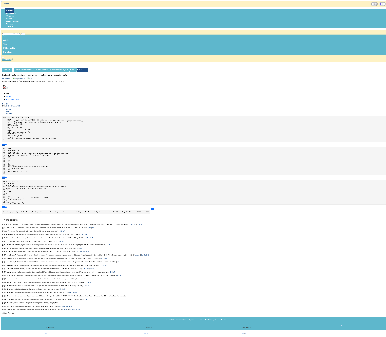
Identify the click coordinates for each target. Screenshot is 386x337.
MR (3, 104)
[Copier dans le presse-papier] (3, 145)
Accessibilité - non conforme (176, 320)
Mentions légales (211, 320)
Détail (8, 93)
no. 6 (73, 70)
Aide (200, 320)
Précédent (7, 70)
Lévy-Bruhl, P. (7, 78)
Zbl (7, 104)
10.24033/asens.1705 (13, 106)
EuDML (146, 255)
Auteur (6, 40)
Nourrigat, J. (22, 78)
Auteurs (9, 26)
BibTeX (8, 109)
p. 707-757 (82, 70)
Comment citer (13, 99)
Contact (223, 320)
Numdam (140, 224)
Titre (5, 44)
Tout (23, 34)
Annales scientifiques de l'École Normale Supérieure (32, 70)
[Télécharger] (6, 144)
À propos (192, 320)
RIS (7, 111)
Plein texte (7, 52)
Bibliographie (9, 48)
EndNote (9, 113)
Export (9, 96)
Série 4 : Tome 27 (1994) (60, 70)
